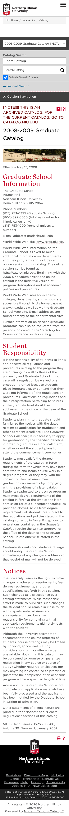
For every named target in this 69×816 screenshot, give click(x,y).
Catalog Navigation (21, 96)
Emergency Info (16, 782)
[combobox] (34, 43)
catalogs (18, 804)
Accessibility (55, 782)
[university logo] (34, 751)
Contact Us (50, 779)
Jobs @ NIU (21, 786)
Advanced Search (16, 86)
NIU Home (12, 20)
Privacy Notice (44, 794)
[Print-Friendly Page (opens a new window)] (59, 109)
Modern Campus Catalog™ (44, 811)
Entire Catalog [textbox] (15, 61)
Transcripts (30, 779)
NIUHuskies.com (45, 786)
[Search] (62, 70)
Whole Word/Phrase (23, 77)
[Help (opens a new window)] (64, 109)
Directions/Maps (36, 775)
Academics (28, 20)
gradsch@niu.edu (40, 236)
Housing (37, 782)
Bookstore (13, 775)
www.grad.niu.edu (50, 242)
